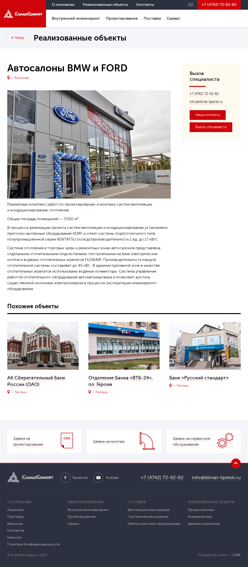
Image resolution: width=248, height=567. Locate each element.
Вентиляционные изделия (149, 510)
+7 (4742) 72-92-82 (219, 4)
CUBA (236, 555)
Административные (204, 523)
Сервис (173, 18)
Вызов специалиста (210, 127)
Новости (14, 537)
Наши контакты (207, 115)
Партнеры (15, 516)
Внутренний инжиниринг (76, 18)
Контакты (145, 4)
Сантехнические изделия (148, 516)
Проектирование (122, 18)
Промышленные (201, 510)
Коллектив (15, 530)
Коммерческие (200, 516)
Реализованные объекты (105, 4)
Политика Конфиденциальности (33, 544)
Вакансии (15, 523)
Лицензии (15, 510)
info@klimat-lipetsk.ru (206, 102)
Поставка (152, 18)
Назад (19, 38)
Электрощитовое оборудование (154, 523)
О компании (63, 4)
